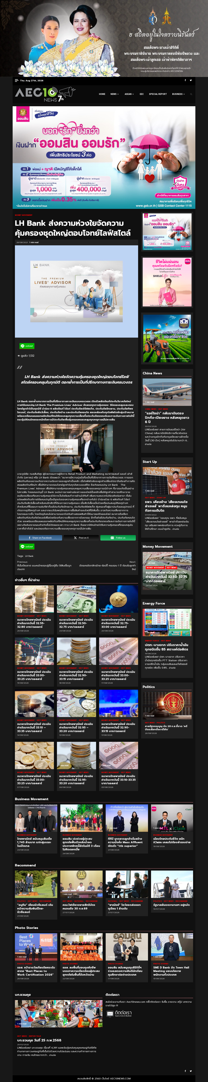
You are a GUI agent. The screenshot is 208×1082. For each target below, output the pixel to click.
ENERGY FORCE (152, 641)
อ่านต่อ (148, 444)
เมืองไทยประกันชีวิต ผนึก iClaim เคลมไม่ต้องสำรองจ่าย (172, 818)
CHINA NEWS (151, 409)
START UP (161, 498)
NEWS (113, 94)
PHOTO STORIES (24, 964)
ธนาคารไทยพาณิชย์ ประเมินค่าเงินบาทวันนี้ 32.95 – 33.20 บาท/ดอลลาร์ (76, 703)
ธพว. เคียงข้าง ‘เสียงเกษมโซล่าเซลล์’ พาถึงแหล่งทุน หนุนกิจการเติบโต (167, 480)
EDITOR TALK (35, 1036)
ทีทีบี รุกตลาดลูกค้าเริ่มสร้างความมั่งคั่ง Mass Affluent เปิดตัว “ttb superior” (127, 818)
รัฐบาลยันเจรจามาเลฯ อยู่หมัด (172, 884)
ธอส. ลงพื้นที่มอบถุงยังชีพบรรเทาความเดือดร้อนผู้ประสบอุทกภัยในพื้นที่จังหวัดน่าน (81, 947)
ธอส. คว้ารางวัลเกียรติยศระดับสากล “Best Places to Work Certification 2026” (36, 947)
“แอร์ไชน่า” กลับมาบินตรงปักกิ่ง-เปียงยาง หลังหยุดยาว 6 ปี (167, 392)
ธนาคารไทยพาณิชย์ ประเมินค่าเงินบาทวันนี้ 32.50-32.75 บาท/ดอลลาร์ (76, 599)
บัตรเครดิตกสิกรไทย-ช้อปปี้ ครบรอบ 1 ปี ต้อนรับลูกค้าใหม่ (107, 565)
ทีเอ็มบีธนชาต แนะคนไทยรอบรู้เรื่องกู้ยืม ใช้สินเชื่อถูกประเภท (44, 565)
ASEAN (128, 94)
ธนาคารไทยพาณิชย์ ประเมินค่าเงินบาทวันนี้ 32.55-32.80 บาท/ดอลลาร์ (34, 599)
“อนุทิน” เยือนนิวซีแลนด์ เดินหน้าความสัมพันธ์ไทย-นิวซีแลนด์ (36, 884)
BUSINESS (177, 94)
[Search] (191, 94)
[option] (167, 572)
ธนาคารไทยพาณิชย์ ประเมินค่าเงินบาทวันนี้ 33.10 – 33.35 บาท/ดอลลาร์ (34, 703)
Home (102, 94)
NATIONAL (79, 901)
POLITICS (161, 723)
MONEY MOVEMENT (23, 215)
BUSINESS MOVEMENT (27, 835)
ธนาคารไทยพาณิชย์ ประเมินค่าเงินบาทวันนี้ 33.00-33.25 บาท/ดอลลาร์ (34, 651)
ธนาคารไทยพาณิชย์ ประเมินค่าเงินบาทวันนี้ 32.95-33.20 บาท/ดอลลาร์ (76, 755)
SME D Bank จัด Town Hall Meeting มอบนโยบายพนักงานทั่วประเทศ (172, 947)
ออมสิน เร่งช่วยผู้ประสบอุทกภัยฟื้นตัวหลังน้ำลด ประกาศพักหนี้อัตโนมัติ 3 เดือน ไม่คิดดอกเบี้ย (81, 818)
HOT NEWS (41, 616)
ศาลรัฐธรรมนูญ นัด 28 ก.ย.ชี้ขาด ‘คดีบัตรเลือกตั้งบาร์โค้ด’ (167, 705)
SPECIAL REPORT (158, 94)
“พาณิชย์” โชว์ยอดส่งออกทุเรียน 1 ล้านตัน (127, 884)
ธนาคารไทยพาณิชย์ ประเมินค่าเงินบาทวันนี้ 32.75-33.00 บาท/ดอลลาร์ (118, 599)
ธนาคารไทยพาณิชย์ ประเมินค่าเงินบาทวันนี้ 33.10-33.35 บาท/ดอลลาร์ (118, 755)
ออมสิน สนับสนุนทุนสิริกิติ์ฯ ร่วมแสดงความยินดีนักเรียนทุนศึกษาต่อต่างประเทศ (127, 947)
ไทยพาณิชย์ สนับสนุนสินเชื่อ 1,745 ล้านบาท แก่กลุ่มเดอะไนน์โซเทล (36, 818)
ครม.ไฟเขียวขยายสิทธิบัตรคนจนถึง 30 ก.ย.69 (81, 884)
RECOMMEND (45, 901)
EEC (142, 94)
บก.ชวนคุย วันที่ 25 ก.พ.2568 (58, 1013)
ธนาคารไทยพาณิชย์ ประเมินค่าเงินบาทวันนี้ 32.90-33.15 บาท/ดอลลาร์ (76, 651)
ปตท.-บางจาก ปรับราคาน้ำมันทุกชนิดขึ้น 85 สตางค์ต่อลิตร (167, 622)
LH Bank (29, 556)
